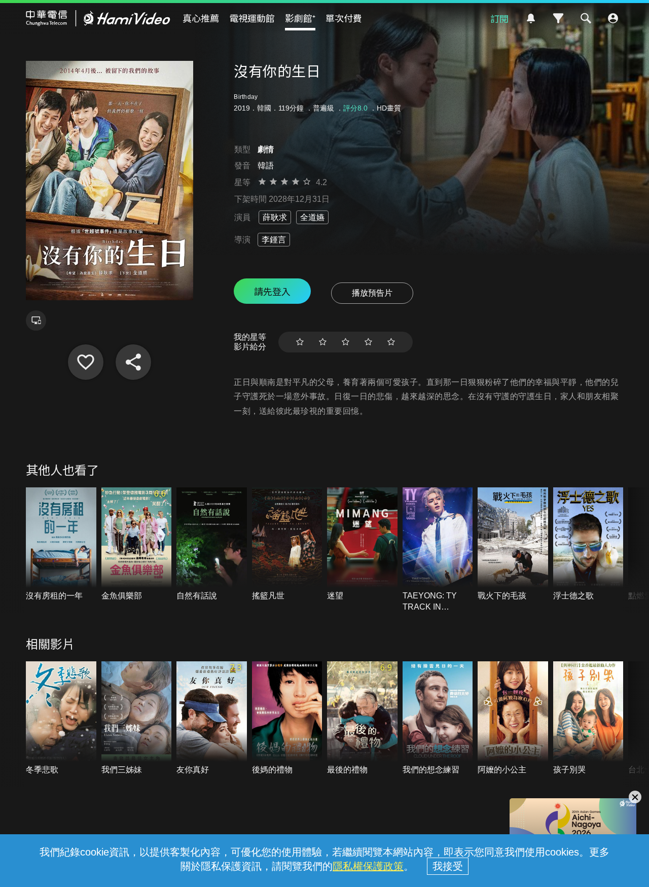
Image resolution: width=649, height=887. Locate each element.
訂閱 (499, 18)
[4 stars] (368, 342)
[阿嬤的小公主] (513, 718)
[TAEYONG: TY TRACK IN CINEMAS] (438, 550)
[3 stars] (345, 342)
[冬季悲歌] (61, 718)
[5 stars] (391, 342)
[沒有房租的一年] (61, 544)
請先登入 (272, 291)
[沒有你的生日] (85, 362)
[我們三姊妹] (136, 718)
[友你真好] (211, 718)
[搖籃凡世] (287, 544)
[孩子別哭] (588, 718)
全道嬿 (312, 217)
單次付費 (344, 17)
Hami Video (98, 18)
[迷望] (362, 544)
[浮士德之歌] (588, 544)
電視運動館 (252, 17)
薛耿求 (275, 217)
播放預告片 (372, 293)
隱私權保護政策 (368, 866)
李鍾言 (274, 239)
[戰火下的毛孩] (513, 544)
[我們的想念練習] (438, 718)
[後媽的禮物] (287, 718)
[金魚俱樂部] (136, 544)
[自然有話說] (211, 544)
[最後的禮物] (362, 718)
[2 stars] (322, 342)
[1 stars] (300, 342)
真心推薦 (201, 17)
